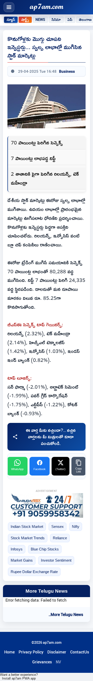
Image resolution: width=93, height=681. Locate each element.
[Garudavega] (46, 505)
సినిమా (56, 19)
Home (9, 652)
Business (67, 71)
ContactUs (79, 652)
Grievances (42, 662)
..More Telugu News (66, 614)
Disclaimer (56, 652)
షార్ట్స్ (25, 19)
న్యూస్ (11, 19)
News (40, 19)
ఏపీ (69, 19)
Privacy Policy (31, 652)
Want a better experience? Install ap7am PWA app (19, 676)
